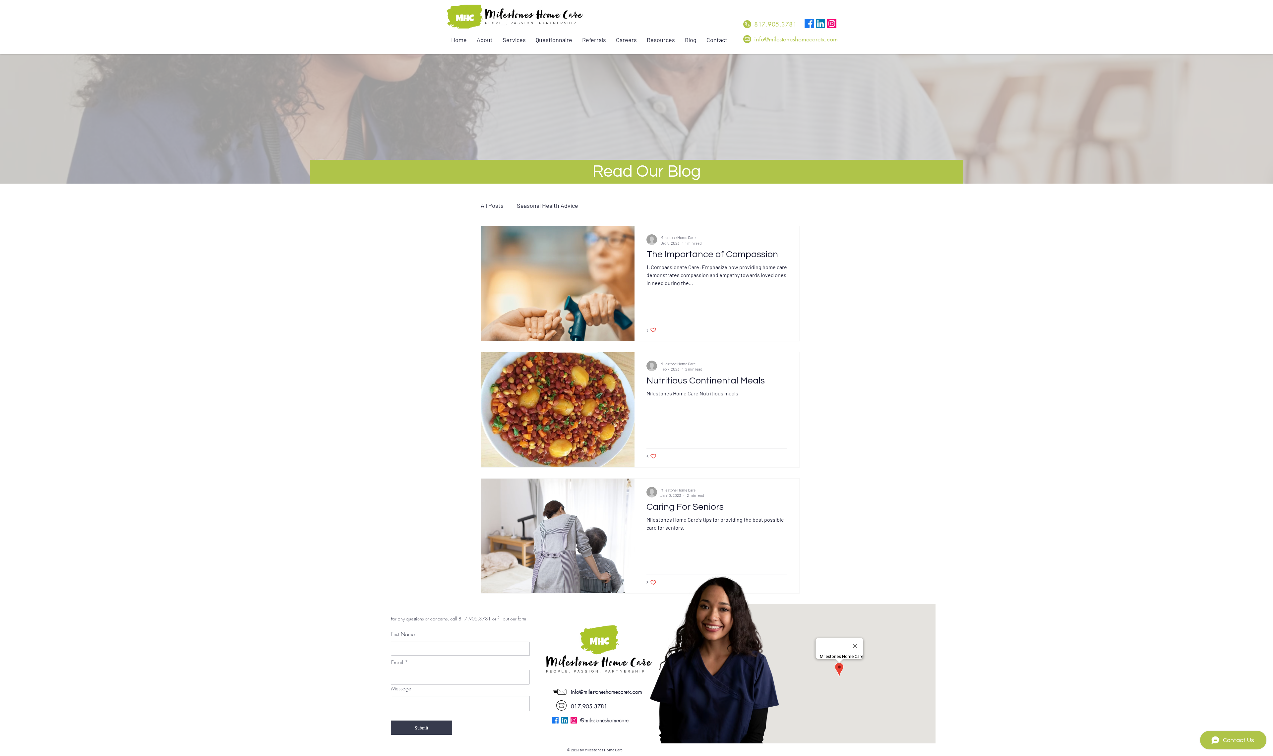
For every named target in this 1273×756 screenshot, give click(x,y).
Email (397, 662)
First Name (403, 634)
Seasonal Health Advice (547, 205)
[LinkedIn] (820, 23)
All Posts (492, 205)
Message (401, 688)
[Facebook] (809, 23)
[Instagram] (831, 23)
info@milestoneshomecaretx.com (796, 39)
